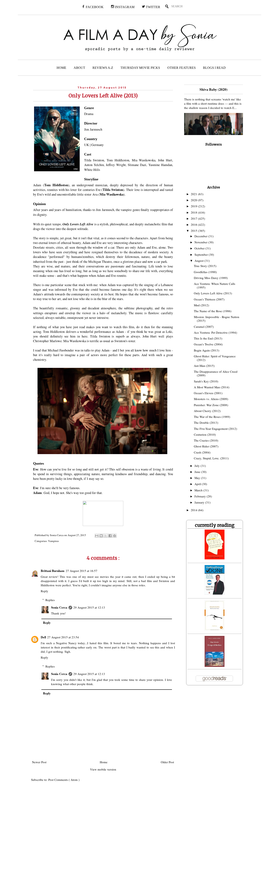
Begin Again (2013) (206, 350)
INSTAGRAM (124, 7)
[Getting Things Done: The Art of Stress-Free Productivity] (214, 593)
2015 (194, 231)
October (199, 248)
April (198, 484)
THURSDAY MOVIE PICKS (140, 67)
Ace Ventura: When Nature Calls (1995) (214, 285)
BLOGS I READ (214, 67)
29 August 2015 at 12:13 (89, 607)
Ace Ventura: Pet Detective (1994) (215, 332)
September (201, 254)
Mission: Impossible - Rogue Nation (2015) (216, 319)
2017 (194, 218)
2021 (194, 194)
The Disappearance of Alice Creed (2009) (215, 373)
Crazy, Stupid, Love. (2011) (211, 458)
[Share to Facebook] (110, 536)
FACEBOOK (94, 7)
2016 (194, 224)
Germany (97, 145)
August (199, 261)
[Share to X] (106, 536)
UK (86, 145)
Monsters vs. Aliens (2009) (211, 399)
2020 (194, 200)
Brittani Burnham (52, 570)
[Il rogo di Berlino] (214, 666)
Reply (44, 591)
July (197, 466)
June (197, 472)
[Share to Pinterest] (115, 536)
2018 (194, 212)
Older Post (167, 762)
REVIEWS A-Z (102, 67)
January (199, 502)
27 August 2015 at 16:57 (81, 571)
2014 (194, 510)
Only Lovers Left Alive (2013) (213, 293)
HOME (61, 67)
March (198, 490)
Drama (88, 114)
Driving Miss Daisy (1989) (211, 278)
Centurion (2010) (205, 434)
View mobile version (103, 769)
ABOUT (79, 67)
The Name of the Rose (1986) (212, 311)
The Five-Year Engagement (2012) (215, 429)
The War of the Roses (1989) (212, 417)
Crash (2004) (202, 452)
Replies (50, 600)
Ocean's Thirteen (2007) (209, 299)
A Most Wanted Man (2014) (211, 387)
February (200, 496)
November (201, 242)
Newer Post (39, 762)
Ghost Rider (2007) (206, 446)
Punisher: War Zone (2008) (211, 405)
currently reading (214, 525)
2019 (194, 206)
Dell (43, 637)
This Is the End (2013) (208, 338)
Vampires (53, 541)
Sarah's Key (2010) (206, 381)
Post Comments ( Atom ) (63, 780)
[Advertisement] (82, 831)
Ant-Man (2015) (204, 366)
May (197, 478)
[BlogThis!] (101, 536)
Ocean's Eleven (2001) (208, 393)
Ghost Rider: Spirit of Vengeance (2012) (215, 358)
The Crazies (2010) (206, 440)
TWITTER (152, 7)
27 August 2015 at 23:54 (63, 637)
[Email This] (97, 536)
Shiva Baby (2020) (214, 89)
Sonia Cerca (59, 607)
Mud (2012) (201, 305)
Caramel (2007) (204, 327)
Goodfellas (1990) (205, 272)
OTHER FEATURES (181, 67)
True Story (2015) (205, 266)
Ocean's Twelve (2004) (208, 344)
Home (103, 762)
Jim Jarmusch (93, 129)
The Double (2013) (206, 422)
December (201, 236)
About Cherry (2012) (207, 411)
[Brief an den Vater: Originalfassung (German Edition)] (214, 629)
